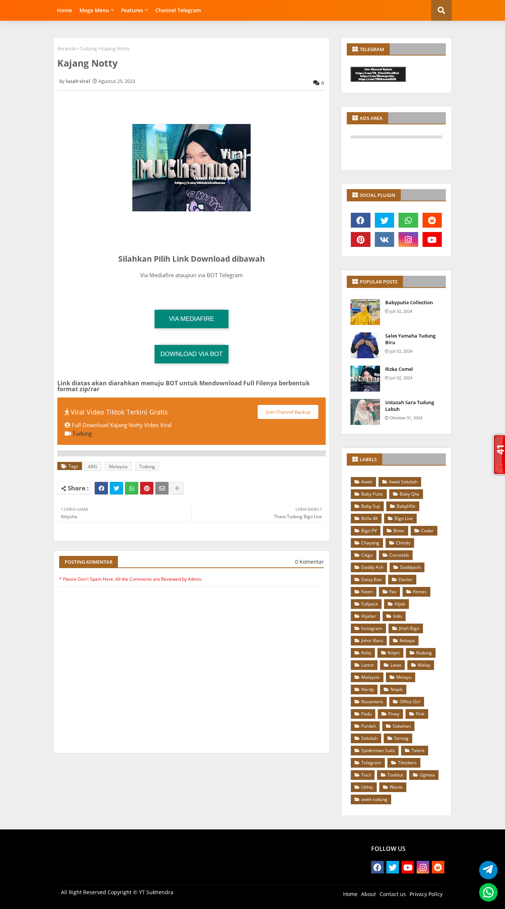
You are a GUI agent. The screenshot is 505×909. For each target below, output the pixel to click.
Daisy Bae (371, 579)
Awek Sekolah (403, 482)
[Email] (162, 488)
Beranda (66, 48)
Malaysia (118, 466)
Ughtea (427, 775)
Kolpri (394, 653)
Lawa (395, 665)
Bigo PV (369, 530)
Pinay (393, 714)
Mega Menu (94, 10)
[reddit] (432, 220)
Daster (406, 579)
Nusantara (372, 701)
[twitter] (384, 220)
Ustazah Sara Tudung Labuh (409, 405)
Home (64, 10)
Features (132, 10)
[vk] (384, 239)
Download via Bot (191, 354)
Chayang (370, 543)
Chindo (403, 543)
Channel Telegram (178, 10)
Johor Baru (372, 640)
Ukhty (367, 787)
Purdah (368, 726)
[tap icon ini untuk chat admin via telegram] (486, 870)
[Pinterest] (146, 488)
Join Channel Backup (288, 412)
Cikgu (367, 555)
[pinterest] (360, 239)
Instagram (371, 628)
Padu (366, 714)
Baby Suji (370, 506)
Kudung (424, 653)
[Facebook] (101, 488)
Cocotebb (399, 555)
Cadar (427, 530)
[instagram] (408, 239)
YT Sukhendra (156, 892)
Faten (367, 591)
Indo (397, 616)
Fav (392, 591)
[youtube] (432, 239)
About (368, 894)
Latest (367, 665)
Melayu (403, 677)
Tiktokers (407, 762)
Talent (417, 750)
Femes (420, 591)
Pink (420, 714)
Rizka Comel (399, 369)
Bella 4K (369, 518)
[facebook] (360, 220)
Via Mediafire (191, 318)
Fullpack (369, 604)
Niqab (396, 689)
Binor (398, 530)
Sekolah (369, 738)
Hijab (399, 604)
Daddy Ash (372, 567)
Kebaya (407, 640)
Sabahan (402, 726)
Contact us (393, 894)
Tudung (88, 48)
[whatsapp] (408, 220)
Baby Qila (409, 494)
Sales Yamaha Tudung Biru (410, 339)
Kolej (366, 653)
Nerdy (367, 689)
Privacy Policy (426, 894)
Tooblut (395, 775)
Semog (401, 738)
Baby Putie (372, 494)
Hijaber (368, 616)
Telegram (371, 762)
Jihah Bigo (409, 628)
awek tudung (374, 799)
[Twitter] (116, 488)
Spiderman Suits (378, 750)
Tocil (366, 775)
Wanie (396, 787)
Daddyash (410, 567)
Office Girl (410, 701)
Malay (424, 665)
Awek (366, 482)
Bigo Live (403, 518)
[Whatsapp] (131, 488)
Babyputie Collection (409, 302)
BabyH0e (406, 506)
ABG (92, 466)
